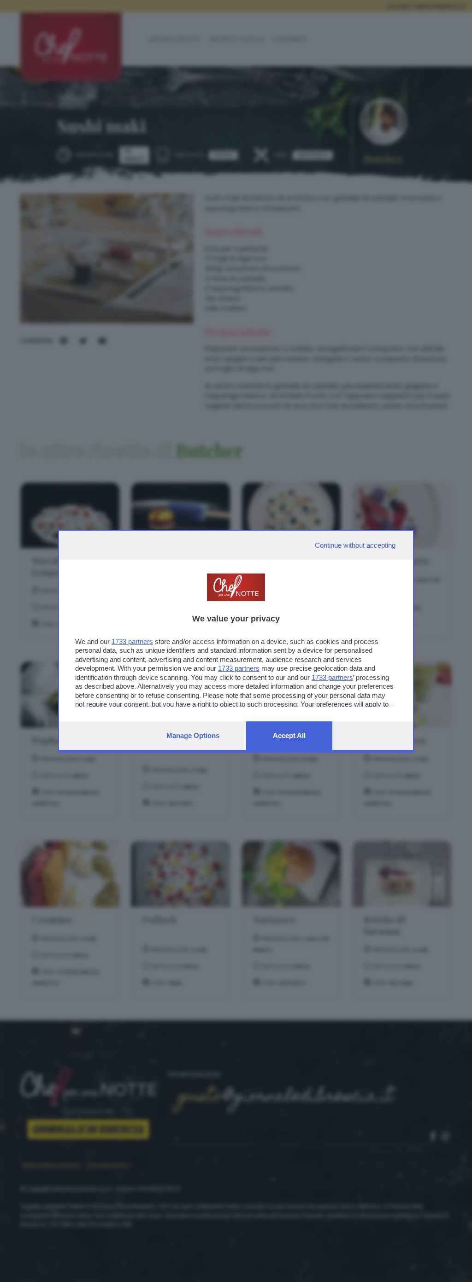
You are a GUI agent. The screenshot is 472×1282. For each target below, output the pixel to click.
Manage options (192, 735)
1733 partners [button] (132, 641)
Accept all (289, 735)
